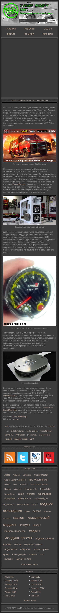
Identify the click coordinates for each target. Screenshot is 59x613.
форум (16, 419)
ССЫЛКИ (29, 34)
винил (34, 505)
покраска (25, 549)
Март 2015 (35, 577)
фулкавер (8, 559)
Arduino (16, 475)
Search (52, 21)
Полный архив (29, 600)
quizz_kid (17, 489)
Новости (51, 426)
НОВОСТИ (29, 29)
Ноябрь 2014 (36, 584)
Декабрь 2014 (11, 584)
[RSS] (9, 457)
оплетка (17, 544)
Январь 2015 (36, 581)
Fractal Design (18, 184)
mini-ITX (24, 484)
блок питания (24, 499)
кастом (19, 518)
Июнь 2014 (10, 596)
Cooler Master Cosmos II (15, 480)
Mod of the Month (39, 484)
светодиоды (19, 554)
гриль (27, 511)
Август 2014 (10, 592)
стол (42, 554)
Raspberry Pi (31, 489)
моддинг (34, 530)
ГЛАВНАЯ (11, 29)
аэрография (9, 499)
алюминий (44, 493)
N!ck (6, 426)
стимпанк (33, 555)
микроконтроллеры (15, 531)
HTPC (7, 484)
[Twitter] (22, 457)
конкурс (25, 524)
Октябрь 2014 (11, 588)
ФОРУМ (11, 34)
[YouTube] (48, 457)
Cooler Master (41, 475)
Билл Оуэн (9, 494)
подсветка (10, 549)
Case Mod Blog (19, 416)
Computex (27, 475)
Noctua (7, 489)
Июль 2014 (36, 592)
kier (15, 484)
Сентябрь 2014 (37, 588)
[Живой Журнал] (35, 457)
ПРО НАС (48, 34)
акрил (31, 493)
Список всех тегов (29, 564)
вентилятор (23, 504)
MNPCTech (20, 435)
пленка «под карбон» (33, 544)
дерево (37, 511)
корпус (37, 524)
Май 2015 (9, 577)
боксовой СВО (9, 396)
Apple (7, 475)
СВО (21, 493)
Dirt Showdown (17, 431)
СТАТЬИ (48, 29)
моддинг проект (18, 538)
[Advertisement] (29, 67)
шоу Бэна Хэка (23, 559)
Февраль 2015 (11, 581)
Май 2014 (35, 596)
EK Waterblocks (38, 479)
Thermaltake (45, 489)
